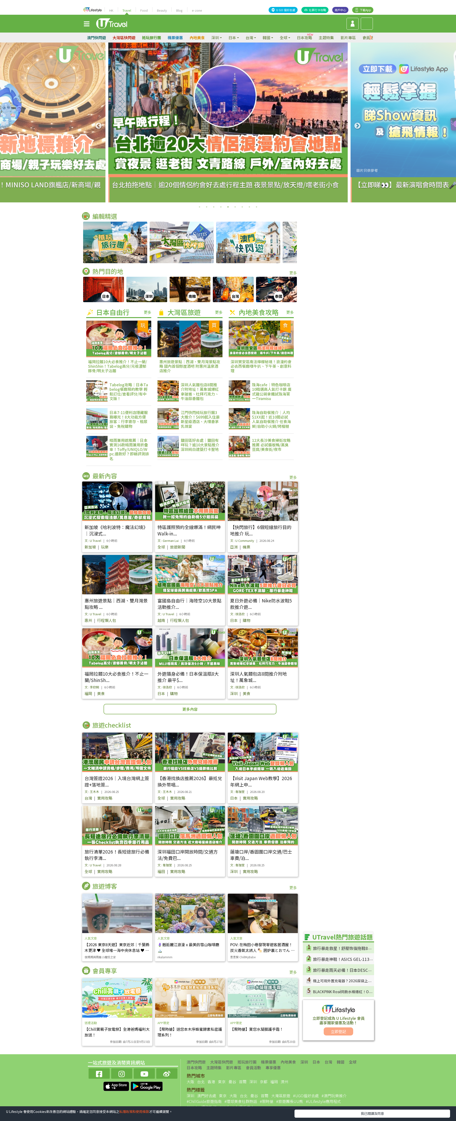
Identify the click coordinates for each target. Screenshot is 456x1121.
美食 (101, 693)
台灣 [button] (249, 37)
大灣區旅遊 (280, 1095)
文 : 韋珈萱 (237, 791)
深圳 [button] (215, 37)
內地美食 (197, 37)
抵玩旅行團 (151, 37)
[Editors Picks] (115, 242)
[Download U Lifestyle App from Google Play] (146, 1085)
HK (111, 10)
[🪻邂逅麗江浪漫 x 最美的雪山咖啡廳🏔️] (190, 913)
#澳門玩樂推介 (334, 1095)
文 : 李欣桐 (92, 687)
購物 (246, 620)
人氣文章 (91, 938)
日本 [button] (232, 37)
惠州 (88, 620)
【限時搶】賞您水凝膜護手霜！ (256, 1029)
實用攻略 (104, 798)
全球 (161, 547)
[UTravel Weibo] (167, 1073)
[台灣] (233, 289)
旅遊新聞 (177, 547)
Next (357, 125)
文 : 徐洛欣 (237, 614)
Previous (98, 125)
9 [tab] (256, 207)
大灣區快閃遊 (124, 37)
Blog (179, 10)
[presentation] (371, 38)
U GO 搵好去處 (285, 10)
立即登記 (338, 1031)
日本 (234, 620)
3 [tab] (213, 207)
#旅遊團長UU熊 (289, 1101)
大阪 (190, 1081)
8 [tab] (249, 207)
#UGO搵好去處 (306, 1095)
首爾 (243, 1081)
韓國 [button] (266, 37)
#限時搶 (266, 1101)
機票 (246, 547)
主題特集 (326, 37)
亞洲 (234, 547)
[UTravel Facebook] (99, 1073)
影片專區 (348, 37)
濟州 (284, 1081)
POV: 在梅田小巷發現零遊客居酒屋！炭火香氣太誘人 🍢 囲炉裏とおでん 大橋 (262, 950)
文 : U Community (242, 540)
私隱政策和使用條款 (134, 1111)
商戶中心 (340, 10)
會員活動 (253, 1067)
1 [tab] (199, 207)
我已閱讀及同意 (372, 1113)
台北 (201, 1081)
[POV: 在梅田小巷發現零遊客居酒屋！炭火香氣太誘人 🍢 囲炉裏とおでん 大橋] (263, 913)
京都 (263, 1081)
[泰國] (276, 289)
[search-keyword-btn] (367, 24)
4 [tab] (220, 207)
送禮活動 (91, 1023)
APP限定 (163, 1023)
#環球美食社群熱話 (240, 1101)
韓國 (340, 1062)
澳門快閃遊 (96, 37)
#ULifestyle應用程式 (323, 1101)
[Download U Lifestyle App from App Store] (116, 1085)
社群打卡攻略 (317, 10)
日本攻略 (304, 37)
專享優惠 (273, 1067)
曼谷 (232, 1081)
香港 (211, 1081)
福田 (161, 871)
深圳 (234, 693)
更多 (293, 273)
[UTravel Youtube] (144, 1073)
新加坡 (90, 547)
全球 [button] (283, 37)
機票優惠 (175, 37)
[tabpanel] (228, 122)
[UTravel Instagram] (121, 1073)
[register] (353, 24)
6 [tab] (235, 207)
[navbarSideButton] (87, 23)
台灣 (88, 798)
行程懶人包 (106, 620)
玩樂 (105, 547)
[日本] (103, 289)
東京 (222, 1081)
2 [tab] (206, 207)
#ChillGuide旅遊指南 (204, 1101)
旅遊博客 (104, 886)
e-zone (197, 10)
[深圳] (146, 289)
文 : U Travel (93, 540)
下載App (365, 10)
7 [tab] (242, 207)
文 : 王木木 (92, 791)
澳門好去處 (206, 1095)
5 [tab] (228, 207)
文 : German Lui (168, 540)
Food (144, 10)
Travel (127, 10)
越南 (161, 620)
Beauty (162, 10)
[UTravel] (111, 23)
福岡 (88, 693)
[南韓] (190, 289)
